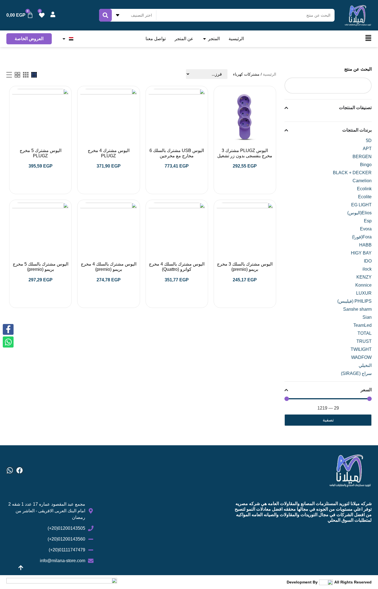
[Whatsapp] (9, 470)
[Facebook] (19, 470)
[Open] (64, 38)
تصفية (328, 420)
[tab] (34, 75)
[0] (42, 15)
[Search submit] (105, 15)
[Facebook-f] (8, 329)
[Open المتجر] (204, 38)
